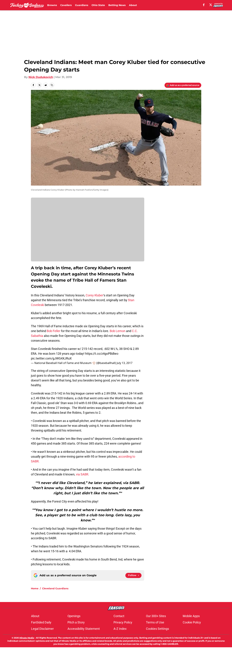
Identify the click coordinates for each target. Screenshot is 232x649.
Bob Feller (53, 331)
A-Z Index (120, 628)
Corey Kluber (94, 295)
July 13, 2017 (124, 363)
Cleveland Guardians (55, 588)
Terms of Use (155, 622)
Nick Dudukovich (41, 77)
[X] (210, 4)
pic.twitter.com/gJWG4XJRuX (51, 358)
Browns (52, 5)
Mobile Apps (191, 616)
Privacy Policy (123, 622)
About (133, 5)
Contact (119, 616)
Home (34, 588)
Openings (73, 616)
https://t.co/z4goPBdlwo (101, 353)
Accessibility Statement (83, 628)
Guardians (81, 5)
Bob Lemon (117, 331)
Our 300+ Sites (156, 616)
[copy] (51, 85)
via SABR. (82, 474)
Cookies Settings (157, 628)
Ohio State (98, 5)
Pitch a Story (76, 622)
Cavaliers (66, 5)
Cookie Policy (192, 622)
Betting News (117, 5)
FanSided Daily (41, 622)
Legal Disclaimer (42, 628)
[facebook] (204, 4)
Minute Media (26, 637)
